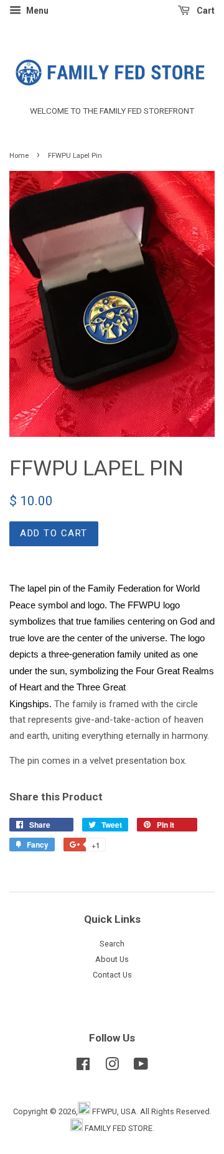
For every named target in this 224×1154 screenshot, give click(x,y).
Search (112, 943)
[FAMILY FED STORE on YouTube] (141, 1066)
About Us (112, 959)
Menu (36, 11)
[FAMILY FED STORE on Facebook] (83, 1066)
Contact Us (112, 974)
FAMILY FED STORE (118, 1128)
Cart (205, 11)
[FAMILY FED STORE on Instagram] (112, 1066)
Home (19, 156)
